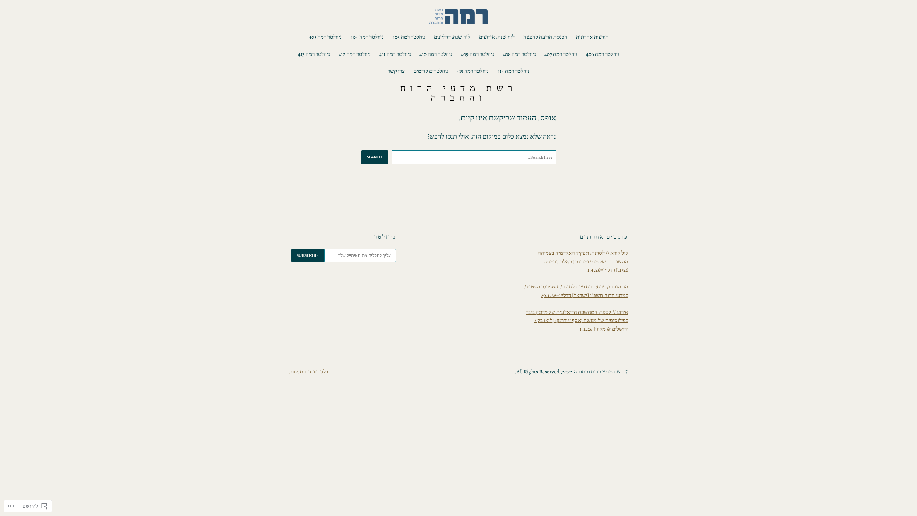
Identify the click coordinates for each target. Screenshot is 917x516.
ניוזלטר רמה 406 (602, 54)
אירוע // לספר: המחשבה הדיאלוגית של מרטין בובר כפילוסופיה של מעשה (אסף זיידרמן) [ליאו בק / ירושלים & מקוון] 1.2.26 (577, 321)
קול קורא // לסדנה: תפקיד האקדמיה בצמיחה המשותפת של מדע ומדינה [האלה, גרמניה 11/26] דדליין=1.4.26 (583, 261)
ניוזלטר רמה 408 (519, 54)
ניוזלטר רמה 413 (314, 54)
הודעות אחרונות (592, 36)
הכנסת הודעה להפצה (545, 36)
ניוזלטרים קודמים (430, 71)
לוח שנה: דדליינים (452, 36)
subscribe (308, 255)
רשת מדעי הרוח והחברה (458, 93)
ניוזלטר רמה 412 (355, 54)
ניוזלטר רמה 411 (395, 54)
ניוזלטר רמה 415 (473, 71)
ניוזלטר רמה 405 (325, 36)
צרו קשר (396, 71)
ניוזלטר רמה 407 (560, 54)
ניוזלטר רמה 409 (477, 54)
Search (375, 157)
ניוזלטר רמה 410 (435, 54)
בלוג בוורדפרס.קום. (308, 371)
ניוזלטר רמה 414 (513, 71)
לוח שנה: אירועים (497, 36)
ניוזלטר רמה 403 (408, 36)
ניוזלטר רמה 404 (367, 36)
